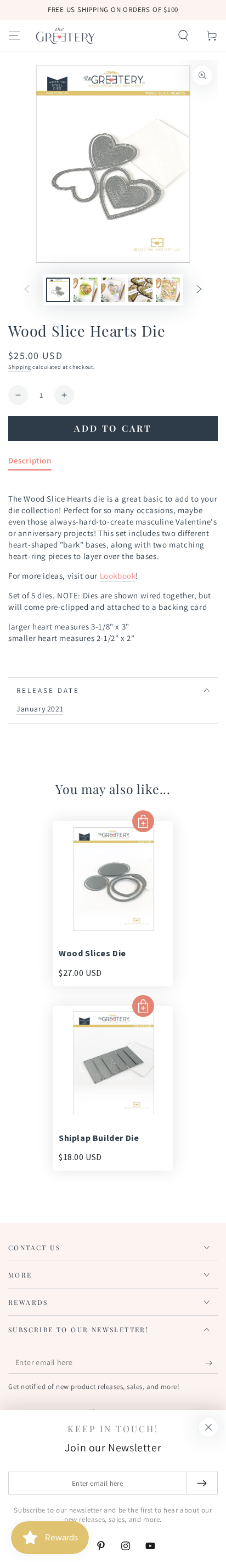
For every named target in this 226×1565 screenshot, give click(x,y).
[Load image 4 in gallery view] (140, 290)
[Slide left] (27, 290)
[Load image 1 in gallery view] (58, 290)
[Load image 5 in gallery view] (168, 290)
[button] (183, 35)
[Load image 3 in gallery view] (113, 290)
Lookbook (118, 575)
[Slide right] (199, 290)
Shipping (19, 366)
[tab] (30, 462)
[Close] (208, 1427)
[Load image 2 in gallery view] (86, 290)
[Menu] (14, 35)
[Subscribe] (211, 1363)
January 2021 (39, 709)
